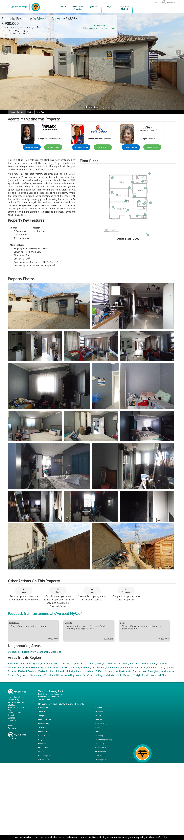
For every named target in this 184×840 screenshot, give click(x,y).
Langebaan (42, 739)
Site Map (11, 705)
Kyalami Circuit (155, 667)
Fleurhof (98, 715)
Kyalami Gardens (27, 671)
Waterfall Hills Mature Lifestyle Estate (127, 675)
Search (62, 6)
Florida (97, 727)
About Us (11, 715)
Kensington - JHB (44, 719)
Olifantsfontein (104, 671)
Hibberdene (42, 743)
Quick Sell (94, 6)
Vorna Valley (67, 675)
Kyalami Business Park (133, 667)
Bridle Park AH (49, 663)
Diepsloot (13, 651)
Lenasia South (100, 751)
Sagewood (22, 675)
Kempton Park (43, 731)
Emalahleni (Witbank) (103, 739)
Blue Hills (13, 663)
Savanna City (43, 759)
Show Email (53, 147)
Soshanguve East (101, 759)
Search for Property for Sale (49, 697)
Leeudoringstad (44, 755)
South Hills (99, 719)
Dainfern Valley (34, 667)
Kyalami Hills (45, 671)
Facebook (12, 728)
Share (92, 592)
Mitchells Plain (100, 747)
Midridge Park (73, 671)
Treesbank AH (51, 675)
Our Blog (11, 718)
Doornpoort (43, 707)
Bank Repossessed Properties (50, 694)
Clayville (64, 663)
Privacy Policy (13, 700)
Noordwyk (88, 671)
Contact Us (12, 720)
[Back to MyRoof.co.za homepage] (159, 2)
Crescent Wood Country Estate (120, 663)
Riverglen (153, 671)
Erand (48, 667)
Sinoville (41, 711)
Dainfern (162, 663)
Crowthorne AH (147, 663)
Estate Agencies (14, 712)
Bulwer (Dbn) (43, 723)
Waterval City (158, 675)
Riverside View (48, 18)
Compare (126, 592)
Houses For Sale (14, 697)
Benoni (97, 731)
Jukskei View (97, 667)
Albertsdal (42, 751)
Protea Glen (43, 747)
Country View (94, 663)
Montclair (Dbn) (101, 723)
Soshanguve (100, 711)
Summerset (36, 675)
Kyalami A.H (112, 667)
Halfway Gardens (80, 667)
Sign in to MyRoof (124, 7)
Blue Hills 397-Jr (30, 663)
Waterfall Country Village (90, 675)
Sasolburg (99, 735)
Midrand (59, 671)
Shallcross (42, 727)
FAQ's (109, 6)
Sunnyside (42, 715)
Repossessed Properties (78, 7)
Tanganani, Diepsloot (49, 651)
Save (24, 592)
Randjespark (139, 671)
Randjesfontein (122, 671)
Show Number (31, 147)
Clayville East (78, 663)
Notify (57, 592)
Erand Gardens (61, 667)
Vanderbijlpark (44, 735)
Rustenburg (99, 743)
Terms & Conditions (16, 702)
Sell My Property (44, 699)
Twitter (11, 725)
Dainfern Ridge (16, 667)
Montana (98, 707)
